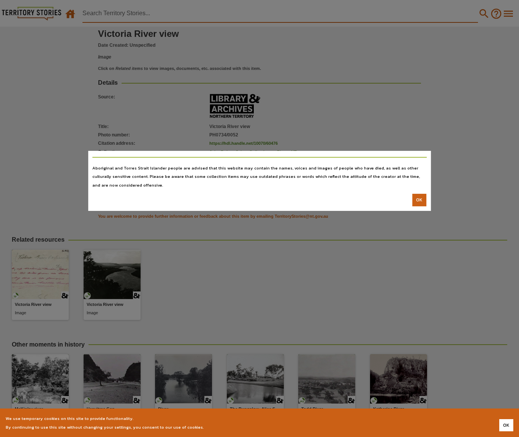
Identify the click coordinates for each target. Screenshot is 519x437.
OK (419, 199)
